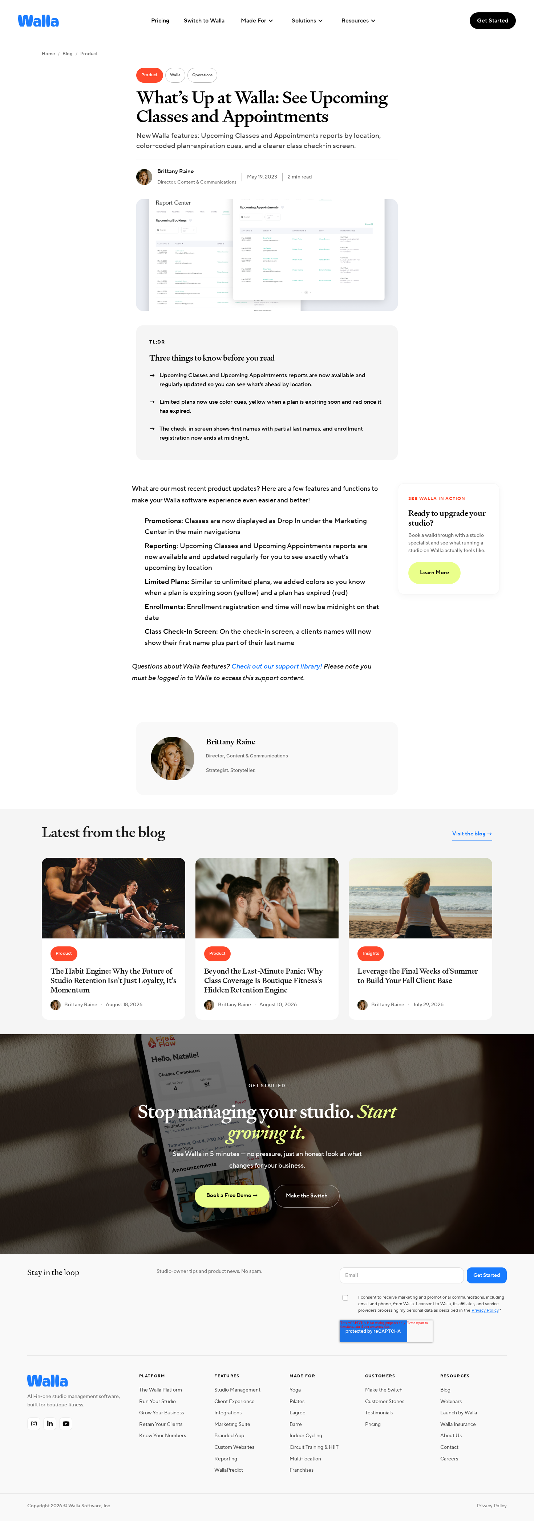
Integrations (228, 1413)
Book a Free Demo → (232, 1195)
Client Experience (234, 1401)
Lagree (298, 1413)
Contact (449, 1447)
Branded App (229, 1435)
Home (48, 54)
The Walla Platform (160, 1390)
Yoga (295, 1390)
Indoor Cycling (306, 1435)
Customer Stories (384, 1401)
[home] (38, 21)
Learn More (434, 572)
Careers (449, 1459)
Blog (67, 54)
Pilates (297, 1401)
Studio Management (237, 1390)
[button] (257, 20)
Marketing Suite (232, 1424)
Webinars (451, 1401)
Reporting (225, 1459)
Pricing (373, 1424)
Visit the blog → (472, 833)
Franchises (301, 1470)
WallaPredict (228, 1470)
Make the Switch (307, 1195)
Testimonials (379, 1413)
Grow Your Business (161, 1413)
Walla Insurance (458, 1424)
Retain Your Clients (160, 1424)
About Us (451, 1435)
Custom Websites (234, 1447)
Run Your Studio (157, 1401)
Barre (296, 1424)
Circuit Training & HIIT (314, 1447)
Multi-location (305, 1459)
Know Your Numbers (162, 1435)
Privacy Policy (485, 1310)
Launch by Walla (458, 1413)
